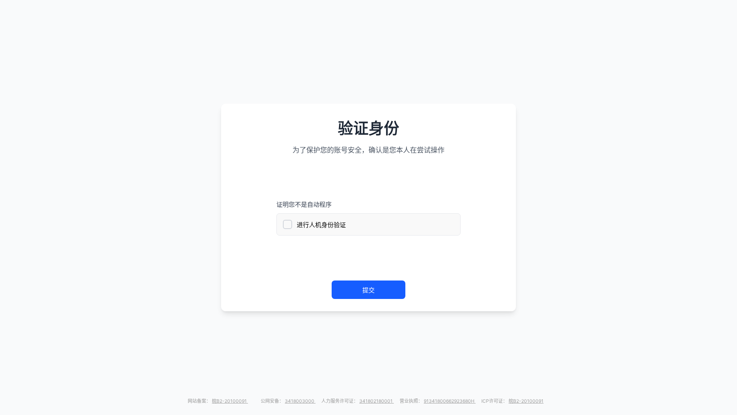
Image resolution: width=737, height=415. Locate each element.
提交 (368, 290)
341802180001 (376, 401)
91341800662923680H (450, 401)
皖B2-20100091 (230, 401)
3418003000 (300, 401)
